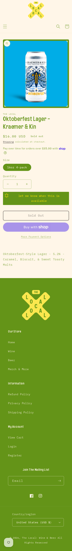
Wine (11, 351)
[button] (5, 26)
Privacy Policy (20, 403)
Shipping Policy (21, 412)
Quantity (9, 176)
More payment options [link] (36, 236)
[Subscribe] (59, 480)
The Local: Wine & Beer (39, 537)
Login (12, 446)
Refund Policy (19, 394)
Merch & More (18, 369)
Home (11, 342)
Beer (11, 360)
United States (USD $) (34, 522)
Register (15, 455)
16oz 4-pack (17, 167)
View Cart (15, 437)
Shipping (8, 141)
